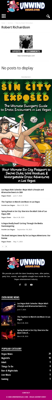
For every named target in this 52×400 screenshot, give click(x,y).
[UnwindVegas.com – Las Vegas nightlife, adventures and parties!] (26, 6)
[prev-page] (2, 246)
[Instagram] (26, 285)
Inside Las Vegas (8, 205)
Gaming (4, 379)
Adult (3, 362)
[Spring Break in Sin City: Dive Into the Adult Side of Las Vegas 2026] (8, 334)
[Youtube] (31, 285)
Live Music (6, 374)
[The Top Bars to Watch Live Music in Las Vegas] (8, 320)
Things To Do (7, 366)
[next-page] (6, 246)
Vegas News (7, 353)
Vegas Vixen (6, 196)
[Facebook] (20, 285)
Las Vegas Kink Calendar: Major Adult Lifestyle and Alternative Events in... (32, 304)
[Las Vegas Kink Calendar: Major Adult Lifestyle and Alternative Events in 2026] (8, 307)
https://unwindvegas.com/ (26, 56)
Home (3, 23)
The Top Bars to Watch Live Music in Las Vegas (20, 201)
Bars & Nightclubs (9, 370)
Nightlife (5, 358)
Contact (26, 393)
